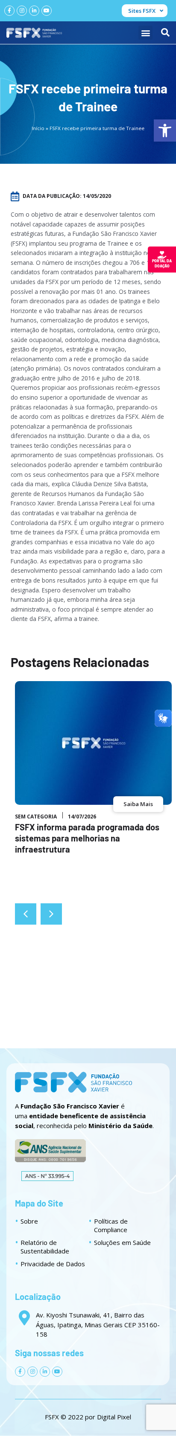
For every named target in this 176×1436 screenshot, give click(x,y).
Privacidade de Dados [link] (53, 1263)
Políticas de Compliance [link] (111, 1225)
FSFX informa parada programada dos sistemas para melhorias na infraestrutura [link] (87, 838)
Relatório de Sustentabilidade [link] (45, 1246)
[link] (165, 130)
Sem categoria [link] (36, 816)
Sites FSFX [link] (141, 11)
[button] (145, 33)
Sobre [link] (29, 1221)
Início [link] (38, 128)
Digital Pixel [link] (114, 1417)
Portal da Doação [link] (162, 263)
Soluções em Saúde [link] (122, 1242)
